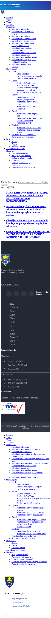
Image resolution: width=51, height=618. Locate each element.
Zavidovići (14, 337)
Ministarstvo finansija (20, 29)
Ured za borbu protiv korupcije (29, 76)
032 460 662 (13, 368)
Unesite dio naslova (9, 182)
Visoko (12, 333)
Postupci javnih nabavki (21, 155)
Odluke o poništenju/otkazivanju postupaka (21, 162)
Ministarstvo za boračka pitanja (24, 57)
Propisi (14, 144)
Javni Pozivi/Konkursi (15, 148)
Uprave (15, 95)
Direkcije (15, 125)
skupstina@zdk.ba (15, 361)
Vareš (12, 330)
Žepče (12, 344)
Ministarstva (11, 27)
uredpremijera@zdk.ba (17, 379)
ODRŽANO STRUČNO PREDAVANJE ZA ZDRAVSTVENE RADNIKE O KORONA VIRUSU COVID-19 (28, 234)
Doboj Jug (14, 307)
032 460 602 (13, 387)
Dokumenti (11, 139)
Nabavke (10, 151)
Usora (12, 326)
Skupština (10, 24)
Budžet (14, 141)
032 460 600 (13, 383)
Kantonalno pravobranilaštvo (23, 137)
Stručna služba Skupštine (27, 83)
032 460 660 (13, 365)
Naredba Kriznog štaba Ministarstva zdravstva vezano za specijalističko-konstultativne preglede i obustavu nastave (26, 210)
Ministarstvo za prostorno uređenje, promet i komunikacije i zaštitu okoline (24, 50)
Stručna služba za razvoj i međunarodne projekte (27, 89)
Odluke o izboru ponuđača (22, 158)
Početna (9, 17)
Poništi (4, 185)
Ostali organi (11, 69)
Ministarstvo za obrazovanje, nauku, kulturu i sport (23, 44)
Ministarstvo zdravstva (21, 55)
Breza (12, 303)
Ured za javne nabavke (26, 78)
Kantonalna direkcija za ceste (29, 127)
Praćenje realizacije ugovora (23, 167)
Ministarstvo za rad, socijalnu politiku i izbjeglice (24, 61)
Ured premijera (23, 74)
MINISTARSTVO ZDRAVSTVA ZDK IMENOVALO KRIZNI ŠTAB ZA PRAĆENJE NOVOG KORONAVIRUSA (27, 197)
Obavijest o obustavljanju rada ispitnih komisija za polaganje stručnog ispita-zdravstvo (27, 223)
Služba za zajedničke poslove (29, 92)
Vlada (8, 22)
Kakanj (13, 311)
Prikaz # (4, 187)
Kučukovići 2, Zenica (10, 284)
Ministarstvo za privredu (22, 36)
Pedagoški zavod (24, 123)
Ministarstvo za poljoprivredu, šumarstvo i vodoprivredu (24, 39)
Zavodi (14, 111)
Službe (14, 81)
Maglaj (12, 314)
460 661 (23, 365)
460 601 (23, 383)
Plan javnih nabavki (20, 153)
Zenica (12, 341)
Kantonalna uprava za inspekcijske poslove (26, 98)
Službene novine (18, 146)
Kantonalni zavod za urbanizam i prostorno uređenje (30, 119)
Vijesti (9, 20)
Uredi (14, 71)
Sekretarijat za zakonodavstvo (24, 134)
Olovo (12, 318)
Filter (45, 182)
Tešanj (12, 322)
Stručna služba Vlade (25, 85)
